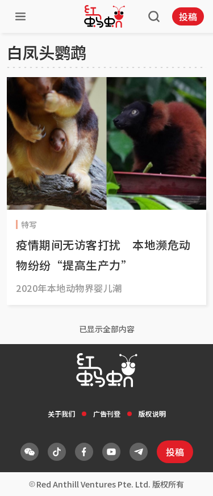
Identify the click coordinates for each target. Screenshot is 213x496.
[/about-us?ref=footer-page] (29, 452)
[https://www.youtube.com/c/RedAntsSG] (111, 452)
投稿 (188, 16)
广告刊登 (106, 413)
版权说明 (152, 413)
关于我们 (61, 413)
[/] (104, 16)
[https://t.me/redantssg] (139, 452)
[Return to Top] (187, 476)
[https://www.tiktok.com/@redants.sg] (57, 452)
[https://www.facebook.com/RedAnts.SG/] (84, 452)
